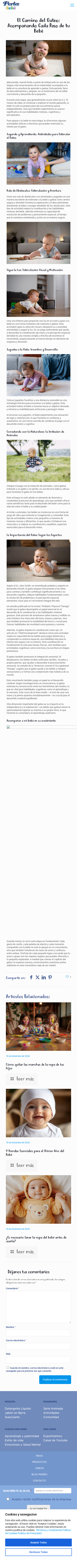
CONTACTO (39, 1480)
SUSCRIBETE (38, 1509)
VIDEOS (39, 1468)
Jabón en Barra (15, 1413)
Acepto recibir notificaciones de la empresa (41, 1499)
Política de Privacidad (30, 1533)
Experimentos (52, 1436)
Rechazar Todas (38, 1552)
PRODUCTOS (39, 1461)
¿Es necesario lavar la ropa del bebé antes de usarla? (36, 1239)
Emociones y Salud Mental (23, 1444)
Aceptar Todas (38, 1542)
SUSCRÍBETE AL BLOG (17, 1491)
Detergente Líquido (18, 1408)
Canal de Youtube (55, 1440)
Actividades (51, 1413)
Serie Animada (53, 1408)
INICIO (39, 1455)
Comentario (12, 1288)
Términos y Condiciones (49, 1530)
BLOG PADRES (39, 1474)
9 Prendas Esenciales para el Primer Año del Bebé (35, 1153)
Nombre (10, 1327)
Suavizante (12, 1417)
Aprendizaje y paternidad (22, 1436)
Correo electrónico (16, 1340)
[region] (38, 1534)
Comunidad (51, 1417)
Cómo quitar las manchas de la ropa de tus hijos (35, 1066)
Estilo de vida (14, 1440)
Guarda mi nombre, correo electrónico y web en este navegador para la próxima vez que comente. (34, 1369)
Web (8, 1354)
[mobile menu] (72, 5)
